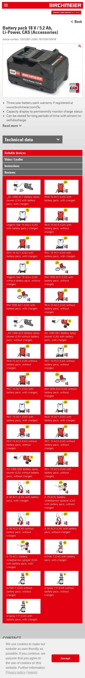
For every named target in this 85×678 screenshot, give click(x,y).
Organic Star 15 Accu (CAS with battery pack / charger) (22, 226)
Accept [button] (65, 658)
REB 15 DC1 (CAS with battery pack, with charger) (59, 418)
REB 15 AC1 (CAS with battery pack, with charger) (59, 198)
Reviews (10, 172)
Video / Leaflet (14, 159)
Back (78, 22)
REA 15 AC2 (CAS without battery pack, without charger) (59, 309)
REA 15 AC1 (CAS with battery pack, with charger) (22, 254)
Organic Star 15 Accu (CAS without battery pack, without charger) (23, 281)
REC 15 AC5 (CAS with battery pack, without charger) (57, 473)
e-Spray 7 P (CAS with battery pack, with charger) (22, 617)
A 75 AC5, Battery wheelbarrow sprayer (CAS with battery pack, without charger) (59, 502)
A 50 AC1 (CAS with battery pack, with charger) (23, 499)
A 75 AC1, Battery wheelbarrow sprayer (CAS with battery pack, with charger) (22, 562)
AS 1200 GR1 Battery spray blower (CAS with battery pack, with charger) (60, 337)
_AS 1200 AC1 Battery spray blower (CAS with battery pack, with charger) (23, 200)
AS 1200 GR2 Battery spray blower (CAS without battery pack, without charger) (23, 473)
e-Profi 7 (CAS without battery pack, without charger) (19, 592)
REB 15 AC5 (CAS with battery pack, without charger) (57, 228)
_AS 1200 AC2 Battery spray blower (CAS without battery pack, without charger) (23, 337)
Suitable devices (15, 153)
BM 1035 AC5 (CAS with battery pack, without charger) (58, 281)
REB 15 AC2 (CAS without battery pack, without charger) (22, 364)
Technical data (19, 139)
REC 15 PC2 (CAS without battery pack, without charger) (59, 364)
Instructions (12, 166)
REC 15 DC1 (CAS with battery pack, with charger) (22, 418)
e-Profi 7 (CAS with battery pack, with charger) (59, 558)
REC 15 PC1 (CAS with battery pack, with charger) (59, 254)
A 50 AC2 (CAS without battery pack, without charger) (20, 532)
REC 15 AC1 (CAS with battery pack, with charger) (22, 390)
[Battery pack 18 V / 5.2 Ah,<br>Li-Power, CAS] (79, 46)
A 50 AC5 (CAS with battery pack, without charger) (60, 530)
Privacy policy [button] (15, 672)
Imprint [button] (32, 672)
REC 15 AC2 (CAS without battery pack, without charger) (59, 445)
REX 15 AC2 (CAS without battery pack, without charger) (22, 445)
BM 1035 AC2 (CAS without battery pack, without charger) (60, 392)
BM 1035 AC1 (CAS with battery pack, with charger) (22, 307)
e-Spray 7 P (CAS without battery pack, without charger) (59, 592)
